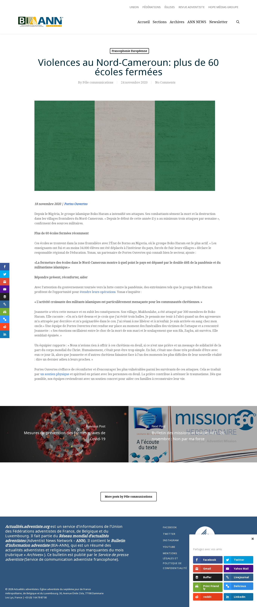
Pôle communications (98, 82)
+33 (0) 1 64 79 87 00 (36, 597)
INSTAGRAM (171, 540)
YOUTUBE (169, 547)
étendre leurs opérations (98, 292)
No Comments (165, 82)
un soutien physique (54, 374)
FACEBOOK (170, 527)
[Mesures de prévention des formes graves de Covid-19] (64, 434)
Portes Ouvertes (75, 204)
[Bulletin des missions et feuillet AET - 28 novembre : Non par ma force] (192, 434)
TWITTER (169, 534)
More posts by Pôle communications (128, 496)
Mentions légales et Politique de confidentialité (175, 561)
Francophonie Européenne (129, 51)
